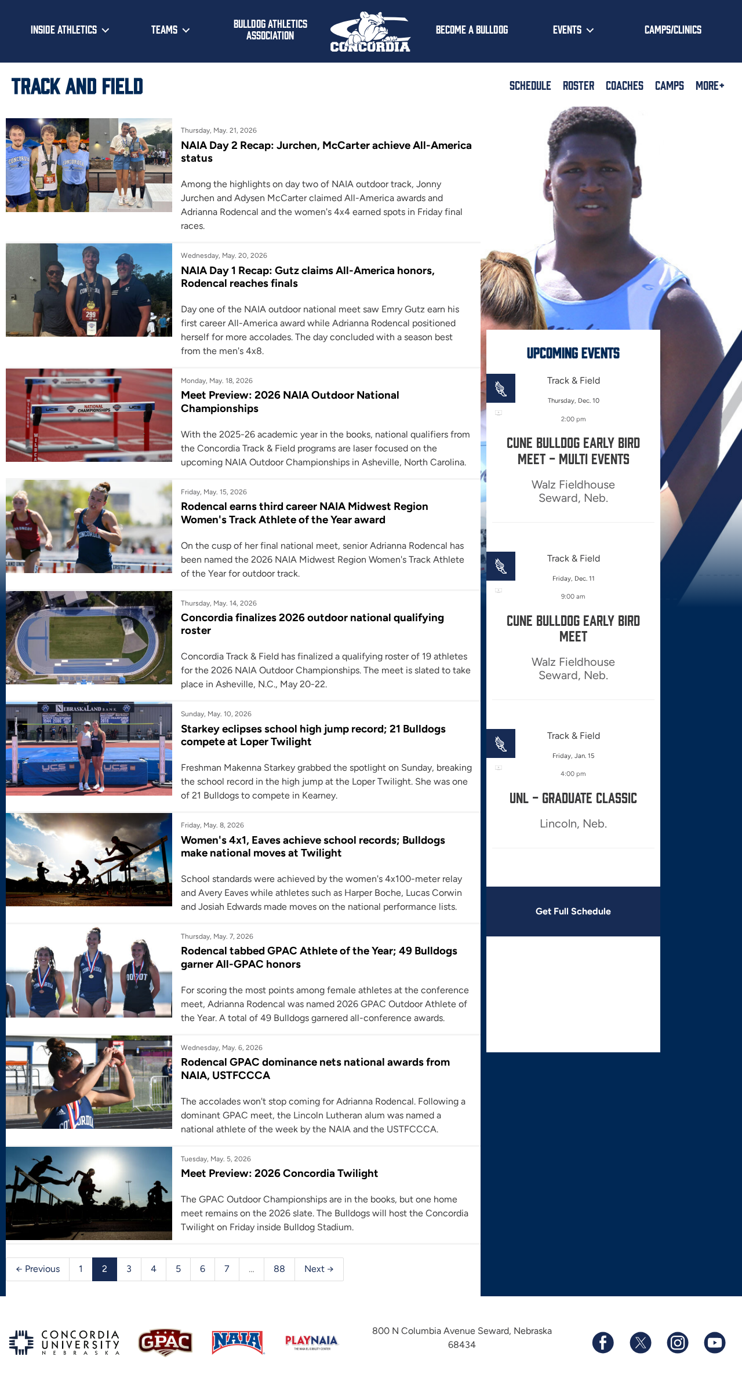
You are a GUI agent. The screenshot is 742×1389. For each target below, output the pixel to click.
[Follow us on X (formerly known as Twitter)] (640, 1342)
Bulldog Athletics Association (270, 29)
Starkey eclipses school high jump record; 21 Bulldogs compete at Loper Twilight (313, 735)
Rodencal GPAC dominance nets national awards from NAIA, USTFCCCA (315, 1068)
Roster (578, 84)
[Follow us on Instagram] (677, 1342)
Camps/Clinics (673, 29)
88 (279, 1268)
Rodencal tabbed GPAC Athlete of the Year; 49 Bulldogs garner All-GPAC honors (319, 957)
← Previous (38, 1268)
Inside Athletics (64, 29)
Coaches (624, 84)
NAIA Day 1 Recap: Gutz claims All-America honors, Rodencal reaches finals (308, 277)
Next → (319, 1268)
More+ (710, 84)
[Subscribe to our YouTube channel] (714, 1342)
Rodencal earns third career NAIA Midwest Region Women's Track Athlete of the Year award (304, 513)
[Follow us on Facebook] (602, 1342)
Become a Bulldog (472, 29)
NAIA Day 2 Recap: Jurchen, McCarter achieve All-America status (326, 151)
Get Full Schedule (573, 911)
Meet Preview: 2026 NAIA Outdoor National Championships (290, 401)
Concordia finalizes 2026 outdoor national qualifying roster (312, 624)
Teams (164, 29)
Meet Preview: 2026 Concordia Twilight (280, 1173)
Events (567, 29)
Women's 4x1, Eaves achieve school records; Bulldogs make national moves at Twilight (313, 846)
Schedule (530, 84)
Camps (669, 84)
